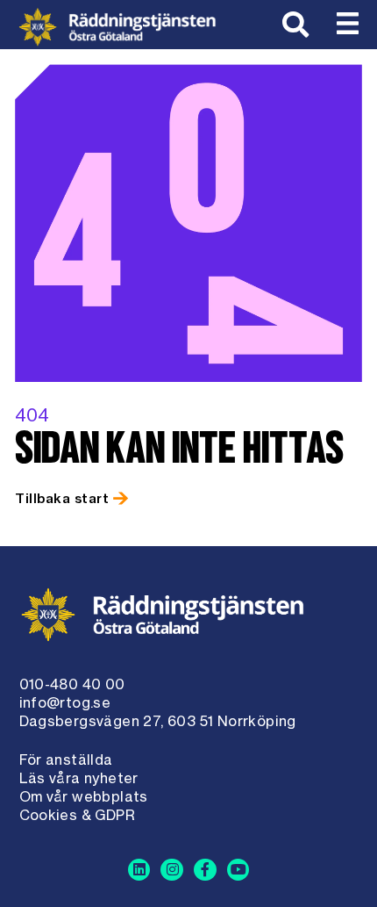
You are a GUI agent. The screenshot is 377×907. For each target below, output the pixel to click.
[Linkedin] (139, 870)
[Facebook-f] (205, 870)
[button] (348, 24)
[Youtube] (238, 870)
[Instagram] (171, 870)
